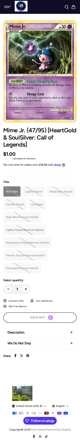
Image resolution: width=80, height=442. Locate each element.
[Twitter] (21, 355)
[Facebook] (15, 355)
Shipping (7, 158)
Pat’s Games (38, 429)
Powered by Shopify (59, 429)
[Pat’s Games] (21, 6)
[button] (73, 7)
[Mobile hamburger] (8, 7)
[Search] (66, 7)
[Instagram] (40, 436)
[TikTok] (46, 436)
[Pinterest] (27, 355)
